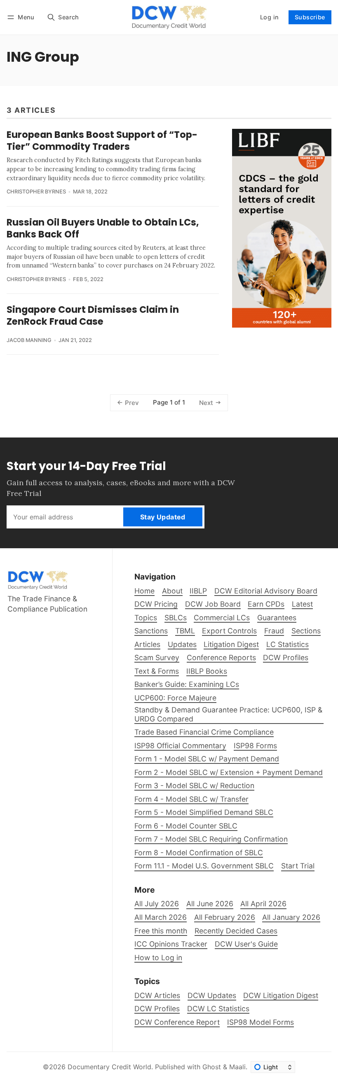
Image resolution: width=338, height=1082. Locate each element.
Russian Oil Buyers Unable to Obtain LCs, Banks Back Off (103, 228)
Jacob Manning (29, 340)
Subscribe (310, 17)
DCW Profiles (157, 1008)
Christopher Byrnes (36, 191)
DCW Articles (157, 995)
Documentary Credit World (109, 1067)
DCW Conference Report (177, 1022)
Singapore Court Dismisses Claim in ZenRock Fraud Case (93, 315)
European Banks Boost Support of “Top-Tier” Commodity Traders (102, 140)
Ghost (211, 1067)
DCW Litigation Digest (280, 995)
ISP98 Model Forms (260, 1022)
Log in (269, 17)
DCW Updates (212, 995)
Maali (237, 1067)
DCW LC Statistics (218, 1008)
